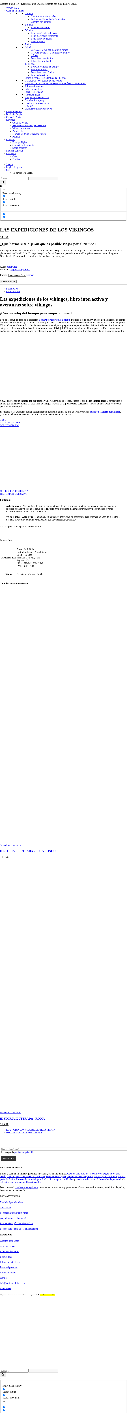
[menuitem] (66, 164)
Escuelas (10, 120)
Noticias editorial (14, 150)
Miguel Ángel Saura (20, 269)
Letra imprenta (38, 41)
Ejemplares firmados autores (38, 108)
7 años (28, 44)
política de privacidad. (25, 1152)
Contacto (10, 139)
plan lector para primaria (26, 1187)
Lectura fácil (6, 1256)
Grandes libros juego (35, 100)
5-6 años (29, 30)
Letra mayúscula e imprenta (44, 36)
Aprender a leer (32, 94)
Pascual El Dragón (34, 92)
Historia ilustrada (39, 69)
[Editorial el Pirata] (63, 15)
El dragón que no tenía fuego (14, 1213)
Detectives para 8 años (42, 58)
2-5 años (29, 24)
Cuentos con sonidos (41, 22)
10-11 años (30, 64)
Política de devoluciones (65, 1365)
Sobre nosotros (19, 148)
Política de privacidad (40, 1365)
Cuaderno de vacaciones (37, 103)
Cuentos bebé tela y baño (43, 16)
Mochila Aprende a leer (11, 1202)
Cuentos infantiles (15, 10)
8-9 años (29, 47)
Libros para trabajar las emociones (29, 134)
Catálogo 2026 (13, 117)
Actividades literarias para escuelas (29, 125)
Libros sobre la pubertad (109, 1179)
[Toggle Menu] (1, 3)
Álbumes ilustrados (40, 27)
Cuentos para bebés (9, 1241)
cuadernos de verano (86, 1179)
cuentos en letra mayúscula (80, 1176)
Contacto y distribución (23, 145)
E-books (29, 106)
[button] (9, 164)
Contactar (103, 1362)
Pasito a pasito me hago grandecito (48, 19)
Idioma (3, 275)
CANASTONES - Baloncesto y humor (50, 52)
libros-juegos (102, 1173)
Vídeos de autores (21, 128)
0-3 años (29, 13)
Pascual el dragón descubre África (16, 1223)
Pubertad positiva (39, 75)
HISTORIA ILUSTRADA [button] (13, 494)
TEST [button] (3, 419)
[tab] (12, 288)
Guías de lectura (20, 122)
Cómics (34, 55)
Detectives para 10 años (42, 72)
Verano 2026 (12, 8)
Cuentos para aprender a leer (81, 1173)
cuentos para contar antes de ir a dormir (26, 1176)
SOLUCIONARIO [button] (9, 425)
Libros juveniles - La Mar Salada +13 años (45, 78)
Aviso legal (116, 1362)
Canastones (5, 1207)
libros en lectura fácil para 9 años (32, 1179)
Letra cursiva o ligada (41, 38)
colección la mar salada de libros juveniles (20, 1182)
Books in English (14, 114)
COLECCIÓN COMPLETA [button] (14, 491)
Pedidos (16, 136)
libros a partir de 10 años (61, 1179)
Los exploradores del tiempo (45, 66)
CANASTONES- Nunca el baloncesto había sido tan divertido (55, 83)
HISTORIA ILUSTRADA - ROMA (22, 1118)
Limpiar (30, 275)
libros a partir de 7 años (105, 1176)
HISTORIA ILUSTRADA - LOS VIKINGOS (28, 851)
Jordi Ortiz (12, 266)
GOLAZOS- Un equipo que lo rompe (49, 50)
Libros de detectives (9, 1262)
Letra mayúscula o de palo (44, 33)
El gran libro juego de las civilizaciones (19, 1228)
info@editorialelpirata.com (13, 1283)
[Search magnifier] (3, 182)
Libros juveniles (14, 111)
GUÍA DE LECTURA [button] (11, 422)
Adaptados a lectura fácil (37, 97)
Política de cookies (87, 1365)
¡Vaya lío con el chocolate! (13, 1218)
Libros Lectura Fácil (41, 61)
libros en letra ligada (56, 1176)
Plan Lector (18, 131)
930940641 (5, 1288)
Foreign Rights (19, 142)
